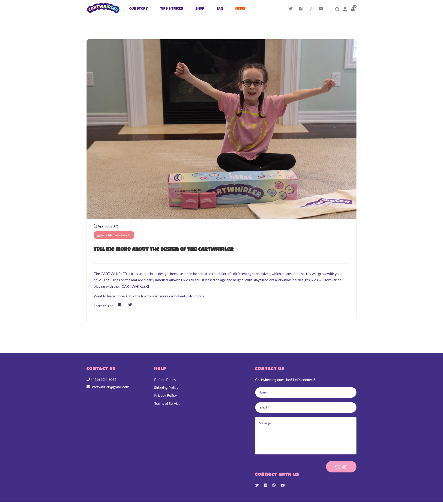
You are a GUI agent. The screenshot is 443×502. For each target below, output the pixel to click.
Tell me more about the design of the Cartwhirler (164, 250)
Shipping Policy (166, 387)
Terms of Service (167, 403)
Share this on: (104, 305)
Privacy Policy (165, 395)
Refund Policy (165, 379)
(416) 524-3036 (104, 379)
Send (341, 466)
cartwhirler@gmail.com (110, 386)
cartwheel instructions (186, 296)
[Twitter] (290, 9)
